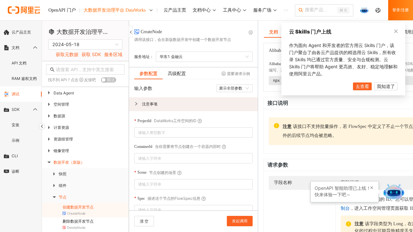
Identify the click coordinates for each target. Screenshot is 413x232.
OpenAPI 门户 (62, 10)
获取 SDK (91, 54)
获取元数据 (67, 54)
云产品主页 (21, 32)
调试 (15, 94)
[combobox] (189, 158)
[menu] (21, 101)
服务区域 (113, 54)
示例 (15, 140)
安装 (15, 124)
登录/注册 (400, 10)
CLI (15, 155)
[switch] (108, 79)
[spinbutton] (193, 132)
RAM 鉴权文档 (24, 78)
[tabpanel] (193, 148)
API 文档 (19, 63)
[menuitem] (21, 32)
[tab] (148, 73)
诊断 (15, 171)
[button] (193, 104)
